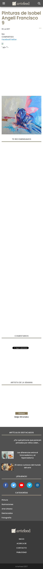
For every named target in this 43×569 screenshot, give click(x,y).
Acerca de (21, 543)
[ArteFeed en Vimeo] (29, 485)
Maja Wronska (21, 416)
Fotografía (6, 517)
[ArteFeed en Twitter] (13, 485)
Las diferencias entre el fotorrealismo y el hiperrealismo (27, 455)
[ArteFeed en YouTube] (21, 485)
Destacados (7, 513)
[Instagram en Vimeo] (37, 485)
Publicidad (22, 552)
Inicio (21, 539)
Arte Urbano (7, 509)
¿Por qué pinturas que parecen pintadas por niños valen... (27, 441)
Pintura (5, 500)
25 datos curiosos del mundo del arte (27, 466)
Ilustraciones (7, 504)
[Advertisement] (21, 71)
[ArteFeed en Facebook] (5, 485)
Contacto (21, 548)
